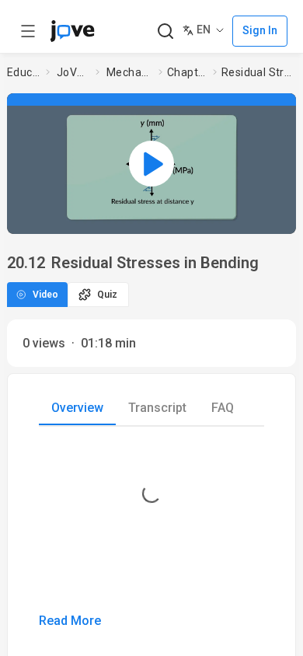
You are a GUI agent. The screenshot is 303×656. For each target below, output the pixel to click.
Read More (70, 620)
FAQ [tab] (222, 407)
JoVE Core (73, 72)
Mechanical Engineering (129, 72)
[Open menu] (28, 31)
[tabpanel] (151, 538)
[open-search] (165, 31)
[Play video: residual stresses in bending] (151, 163)
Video (45, 294)
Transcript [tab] (157, 407)
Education (23, 72)
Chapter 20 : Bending (187, 72)
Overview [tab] (77, 407)
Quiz (107, 294)
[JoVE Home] (72, 31)
